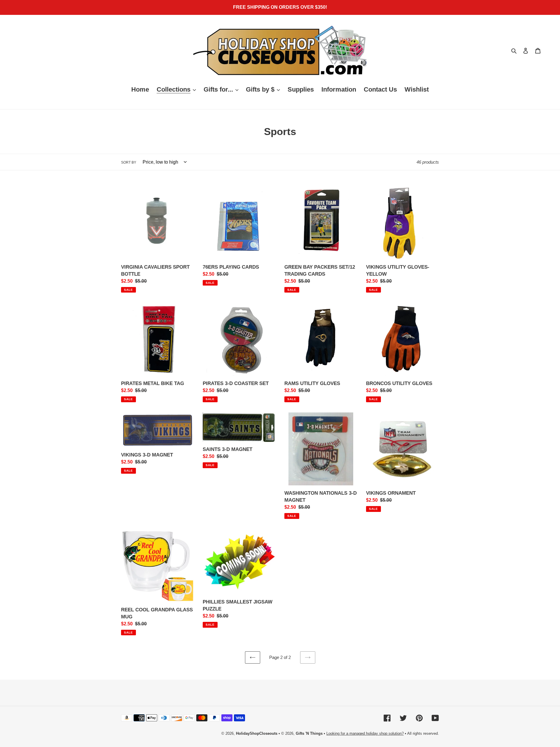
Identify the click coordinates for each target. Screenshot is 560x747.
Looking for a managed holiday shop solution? (365, 733)
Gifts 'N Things (309, 733)
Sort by (128, 162)
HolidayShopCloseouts (256, 733)
